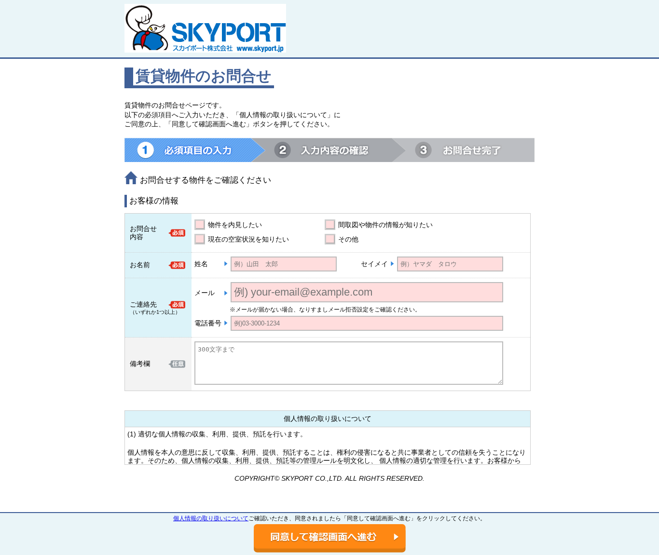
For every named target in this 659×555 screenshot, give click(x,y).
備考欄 (140, 363)
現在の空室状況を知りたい (248, 239)
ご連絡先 (143, 304)
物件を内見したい (235, 225)
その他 (348, 239)
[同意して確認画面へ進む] (330, 538)
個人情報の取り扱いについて (210, 518)
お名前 (140, 265)
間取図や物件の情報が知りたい (385, 225)
